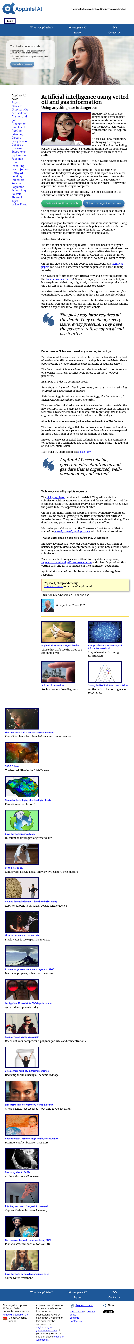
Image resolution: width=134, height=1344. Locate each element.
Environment (19, 151)
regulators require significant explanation (66, 562)
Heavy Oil (18, 173)
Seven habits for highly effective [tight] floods (28, 800)
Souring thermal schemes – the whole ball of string (31, 901)
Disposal (17, 148)
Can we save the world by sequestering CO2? (28, 1240)
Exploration (19, 155)
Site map (74, 1317)
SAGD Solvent (12, 766)
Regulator (18, 187)
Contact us (114, 32)
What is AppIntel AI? (41, 27)
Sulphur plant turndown (53, 685)
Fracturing (18, 166)
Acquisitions (19, 113)
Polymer (17, 183)
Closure (16, 137)
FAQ (114, 27)
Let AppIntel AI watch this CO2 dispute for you (28, 1003)
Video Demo (19, 204)
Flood (15, 162)
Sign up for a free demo (22, 64)
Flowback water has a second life (22, 935)
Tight (15, 201)
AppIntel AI (28, 9)
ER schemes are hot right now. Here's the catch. (29, 1105)
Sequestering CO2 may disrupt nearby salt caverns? (31, 1138)
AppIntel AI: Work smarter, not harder (60, 645)
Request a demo (84, 1305)
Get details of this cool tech (62, 203)
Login (10, 21)
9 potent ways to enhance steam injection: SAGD (29, 969)
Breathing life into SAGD (17, 1172)
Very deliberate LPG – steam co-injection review (29, 732)
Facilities (17, 158)
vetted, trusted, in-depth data (72, 531)
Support (78, 32)
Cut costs (17, 144)
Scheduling (19, 190)
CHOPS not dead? (14, 868)
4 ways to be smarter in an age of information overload (105, 647)
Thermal (17, 197)
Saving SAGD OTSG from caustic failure (108, 685)
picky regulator (56, 497)
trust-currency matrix (59, 279)
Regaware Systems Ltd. (15, 1314)
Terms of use (77, 1311)
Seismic (16, 194)
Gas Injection (20, 169)
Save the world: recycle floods (20, 834)
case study (84, 452)
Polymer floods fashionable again (22, 1037)
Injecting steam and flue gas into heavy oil (26, 1206)
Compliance (19, 141)
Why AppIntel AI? (78, 27)
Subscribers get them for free (103, 203)
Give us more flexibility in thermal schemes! (27, 1071)
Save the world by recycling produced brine (27, 1274)
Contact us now (53, 586)
